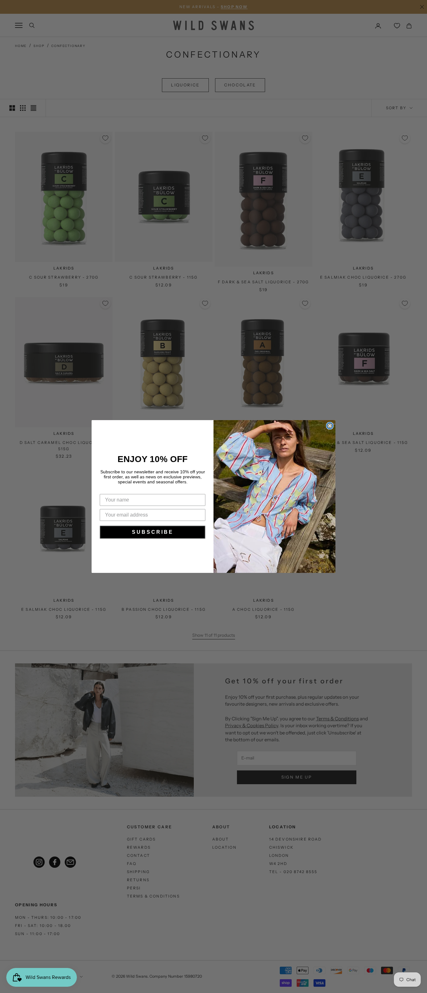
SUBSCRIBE (152, 532)
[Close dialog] (330, 426)
